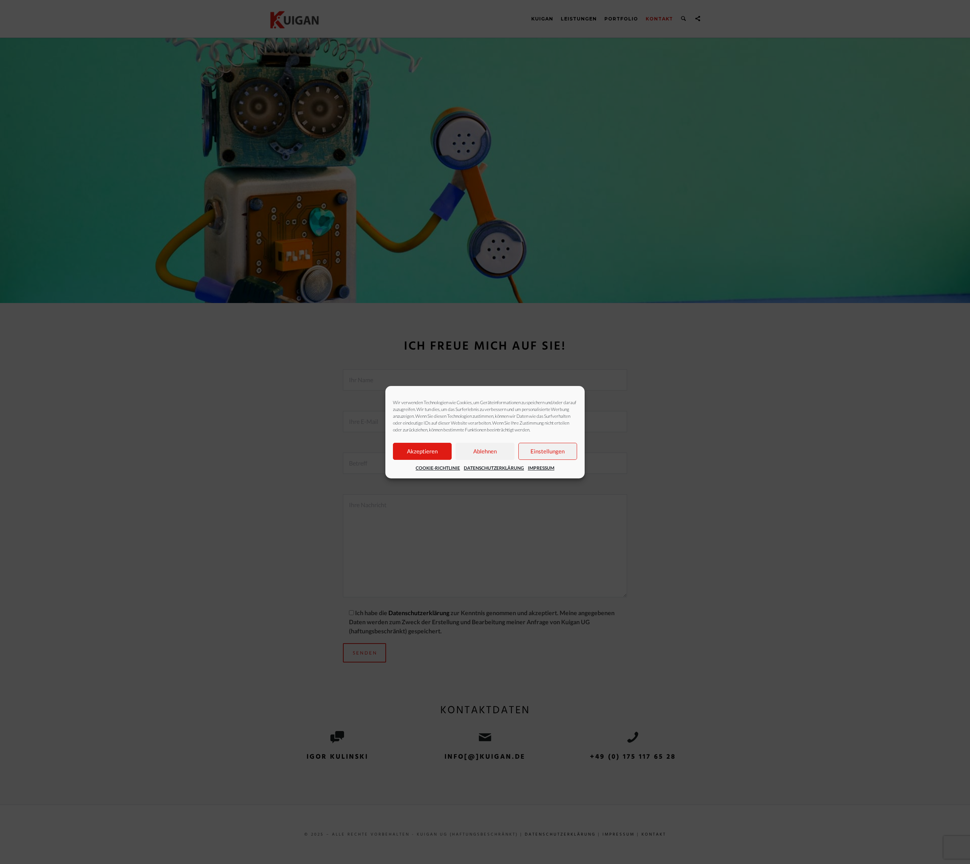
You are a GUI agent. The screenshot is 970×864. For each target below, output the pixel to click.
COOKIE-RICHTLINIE (438, 468)
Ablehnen (485, 451)
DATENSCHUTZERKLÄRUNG (494, 468)
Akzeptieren (422, 451)
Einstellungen (547, 451)
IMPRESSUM (541, 468)
